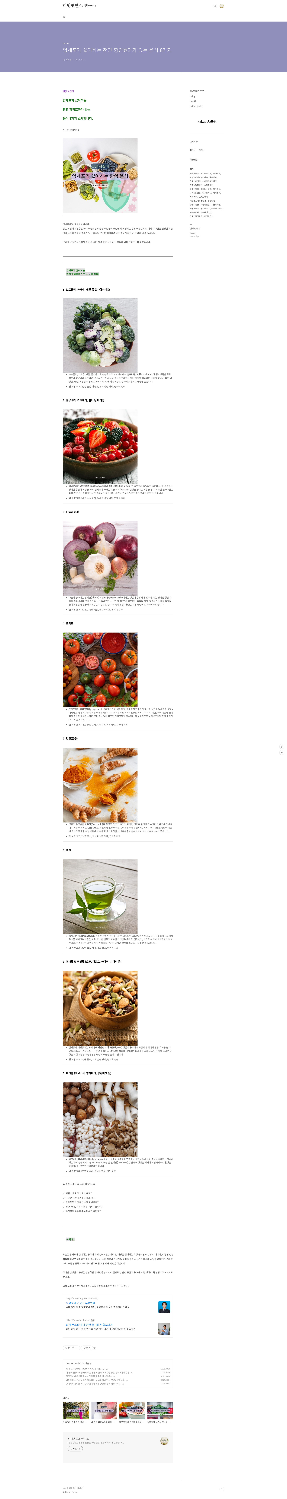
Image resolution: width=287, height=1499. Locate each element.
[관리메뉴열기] (282, 746)
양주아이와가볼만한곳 (199, 177)
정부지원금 (194, 204)
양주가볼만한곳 (196, 216)
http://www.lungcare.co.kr (79, 1298)
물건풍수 (204, 208)
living (192, 96)
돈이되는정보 (195, 192)
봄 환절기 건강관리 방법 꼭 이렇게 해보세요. (85, 1368)
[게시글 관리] (77, 1348)
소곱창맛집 (205, 204)
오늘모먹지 (203, 196)
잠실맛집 (211, 200)
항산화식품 (206, 192)
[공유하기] (73, 1348)
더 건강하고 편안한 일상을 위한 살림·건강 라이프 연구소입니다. (96, 1442)
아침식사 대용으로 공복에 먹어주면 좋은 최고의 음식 (89, 1376)
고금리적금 (215, 204)
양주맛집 (216, 189)
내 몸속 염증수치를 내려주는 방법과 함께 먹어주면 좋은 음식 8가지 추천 (97, 1372)
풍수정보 (213, 177)
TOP (221, 1489)
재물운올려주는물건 (198, 200)
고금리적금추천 (196, 185)
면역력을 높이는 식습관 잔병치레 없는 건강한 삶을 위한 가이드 (93, 1383)
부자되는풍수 (206, 189)
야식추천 (216, 192)
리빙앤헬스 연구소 (79, 6)
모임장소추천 (206, 173)
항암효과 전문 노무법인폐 (80, 1303)
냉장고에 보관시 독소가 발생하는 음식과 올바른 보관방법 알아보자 (95, 1379)
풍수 (220, 208)
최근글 (193, 150)
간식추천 (213, 208)
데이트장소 (208, 216)
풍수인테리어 (195, 181)
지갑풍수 (193, 196)
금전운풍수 (194, 173)
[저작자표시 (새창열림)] (94, 1348)
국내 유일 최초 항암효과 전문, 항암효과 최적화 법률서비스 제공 (98, 1307)
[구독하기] (282, 752)
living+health (196, 106)
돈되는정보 (194, 212)
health (70, 1363)
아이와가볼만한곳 (209, 181)
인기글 (202, 150)
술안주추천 (208, 185)
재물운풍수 (194, 208)
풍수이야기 (194, 189)
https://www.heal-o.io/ (77, 1320)
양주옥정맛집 (206, 212)
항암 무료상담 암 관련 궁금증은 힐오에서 (89, 1324)
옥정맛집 (216, 173)
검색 (215, 6)
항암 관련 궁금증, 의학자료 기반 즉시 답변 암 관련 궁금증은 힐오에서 (100, 1328)
